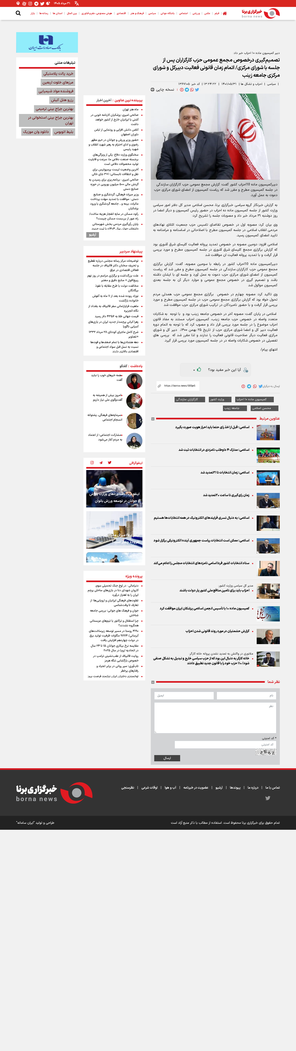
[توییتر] (42, 3)
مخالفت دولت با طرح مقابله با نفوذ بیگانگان (117, 288)
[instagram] (92, 463)
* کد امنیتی (269, 738)
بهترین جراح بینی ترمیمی (54, 109)
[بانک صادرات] (47, 42)
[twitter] (196, 90)
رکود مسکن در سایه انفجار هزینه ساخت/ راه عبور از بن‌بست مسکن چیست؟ (114, 216)
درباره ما (253, 787)
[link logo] (261, 13)
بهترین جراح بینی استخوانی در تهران (50, 120)
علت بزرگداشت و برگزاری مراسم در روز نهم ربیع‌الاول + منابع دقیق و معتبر (113, 278)
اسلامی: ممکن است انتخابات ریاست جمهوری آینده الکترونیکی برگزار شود (201, 540)
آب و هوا (170, 787)
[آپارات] (24, 3)
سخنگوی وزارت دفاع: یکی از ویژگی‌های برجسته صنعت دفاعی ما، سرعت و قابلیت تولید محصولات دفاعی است (113, 159)
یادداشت (136, 366)
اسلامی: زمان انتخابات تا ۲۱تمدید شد (224, 472)
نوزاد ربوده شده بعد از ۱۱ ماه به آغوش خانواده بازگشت (115, 298)
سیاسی (271, 84)
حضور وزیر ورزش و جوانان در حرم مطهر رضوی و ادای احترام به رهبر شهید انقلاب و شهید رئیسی (114, 145)
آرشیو (92, 235)
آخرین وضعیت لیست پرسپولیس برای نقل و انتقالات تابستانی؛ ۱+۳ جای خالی (115, 172)
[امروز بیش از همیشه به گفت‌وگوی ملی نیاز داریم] (134, 401)
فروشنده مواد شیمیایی (56, 91)
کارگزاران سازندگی (187, 399)
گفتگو (123, 366)
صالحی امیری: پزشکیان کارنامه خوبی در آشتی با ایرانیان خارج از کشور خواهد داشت (115, 120)
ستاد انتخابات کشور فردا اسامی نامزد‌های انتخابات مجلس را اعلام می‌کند (201, 563)
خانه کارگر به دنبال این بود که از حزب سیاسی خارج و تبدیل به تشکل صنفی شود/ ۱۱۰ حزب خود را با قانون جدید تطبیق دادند (201, 661)
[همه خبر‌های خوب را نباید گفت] (134, 381)
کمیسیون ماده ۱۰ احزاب (251, 399)
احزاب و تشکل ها (251, 84)
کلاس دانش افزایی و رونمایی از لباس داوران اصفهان (116, 132)
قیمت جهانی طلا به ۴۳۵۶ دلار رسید (117, 316)
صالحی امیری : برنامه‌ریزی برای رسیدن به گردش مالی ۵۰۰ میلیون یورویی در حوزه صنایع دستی (114, 184)
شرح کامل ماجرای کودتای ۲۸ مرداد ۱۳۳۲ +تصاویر (114, 334)
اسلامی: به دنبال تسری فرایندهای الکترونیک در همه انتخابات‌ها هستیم (201, 518)
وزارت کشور (217, 399)
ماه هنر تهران (131, 109)
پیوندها (235, 787)
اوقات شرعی (149, 787)
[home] (225, 13)
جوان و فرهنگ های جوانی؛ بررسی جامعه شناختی (114, 613)
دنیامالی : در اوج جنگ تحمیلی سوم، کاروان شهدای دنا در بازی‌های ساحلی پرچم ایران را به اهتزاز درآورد (113, 590)
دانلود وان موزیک (36, 132)
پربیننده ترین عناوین (128, 100)
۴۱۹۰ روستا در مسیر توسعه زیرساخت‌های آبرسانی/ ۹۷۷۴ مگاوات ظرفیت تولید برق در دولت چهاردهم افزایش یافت (114, 636)
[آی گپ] (18, 3)
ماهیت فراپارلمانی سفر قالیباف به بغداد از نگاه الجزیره (113, 308)
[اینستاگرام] (30, 3)
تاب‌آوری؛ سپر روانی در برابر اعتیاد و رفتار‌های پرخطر (117, 668)
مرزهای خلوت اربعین (58, 82)
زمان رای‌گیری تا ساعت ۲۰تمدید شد (226, 495)
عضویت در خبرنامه (195, 787)
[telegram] (186, 90)
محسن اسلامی (261, 408)
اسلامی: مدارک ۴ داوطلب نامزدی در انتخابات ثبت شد (214, 450)
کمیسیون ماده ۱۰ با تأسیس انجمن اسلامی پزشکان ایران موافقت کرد (204, 608)
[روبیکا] (48, 3)
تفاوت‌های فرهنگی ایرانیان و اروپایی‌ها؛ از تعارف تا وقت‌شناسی (114, 603)
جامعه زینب (232, 408)
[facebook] (181, 90)
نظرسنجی (127, 787)
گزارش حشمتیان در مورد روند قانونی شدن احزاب (217, 631)
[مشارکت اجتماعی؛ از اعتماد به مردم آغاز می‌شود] (134, 441)
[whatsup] (191, 90)
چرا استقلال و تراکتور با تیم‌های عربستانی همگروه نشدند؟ (114, 623)
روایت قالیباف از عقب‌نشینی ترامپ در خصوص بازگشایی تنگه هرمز (116, 658)
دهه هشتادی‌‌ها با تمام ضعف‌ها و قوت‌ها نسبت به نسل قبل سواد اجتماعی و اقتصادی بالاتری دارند (114, 347)
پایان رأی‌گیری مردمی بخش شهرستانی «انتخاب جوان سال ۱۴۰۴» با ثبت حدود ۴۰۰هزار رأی (115, 229)
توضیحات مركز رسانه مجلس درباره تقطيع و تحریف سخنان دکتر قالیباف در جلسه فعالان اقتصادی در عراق (113, 266)
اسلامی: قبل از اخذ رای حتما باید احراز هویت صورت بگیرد (212, 427)
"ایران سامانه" (25, 823)
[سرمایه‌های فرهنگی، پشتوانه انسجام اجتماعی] (134, 421)
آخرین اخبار (103, 100)
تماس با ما (272, 787)
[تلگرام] (36, 3)
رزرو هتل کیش (62, 100)
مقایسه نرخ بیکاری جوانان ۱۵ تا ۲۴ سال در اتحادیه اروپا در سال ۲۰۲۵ (115, 648)
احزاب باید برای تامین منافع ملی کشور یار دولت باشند (214, 590)
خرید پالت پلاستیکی (58, 74)
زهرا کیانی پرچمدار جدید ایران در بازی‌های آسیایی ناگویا (113, 324)
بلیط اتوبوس (63, 132)
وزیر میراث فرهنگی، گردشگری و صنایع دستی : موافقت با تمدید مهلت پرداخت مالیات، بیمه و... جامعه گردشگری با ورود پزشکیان (114, 201)
